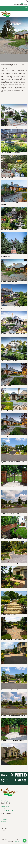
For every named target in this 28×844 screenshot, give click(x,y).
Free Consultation (23, 8)
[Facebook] (2, 811)
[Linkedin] (6, 811)
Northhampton (4, 819)
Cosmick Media (17, 841)
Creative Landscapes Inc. (11, 839)
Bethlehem (3, 821)
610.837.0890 (24, 3)
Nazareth (3, 823)
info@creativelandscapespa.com (9, 808)
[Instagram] (8, 811)
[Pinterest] (10, 811)
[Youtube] (12, 811)
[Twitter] (4, 811)
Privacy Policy (4, 801)
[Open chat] (25, 841)
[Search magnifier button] (27, 1)
